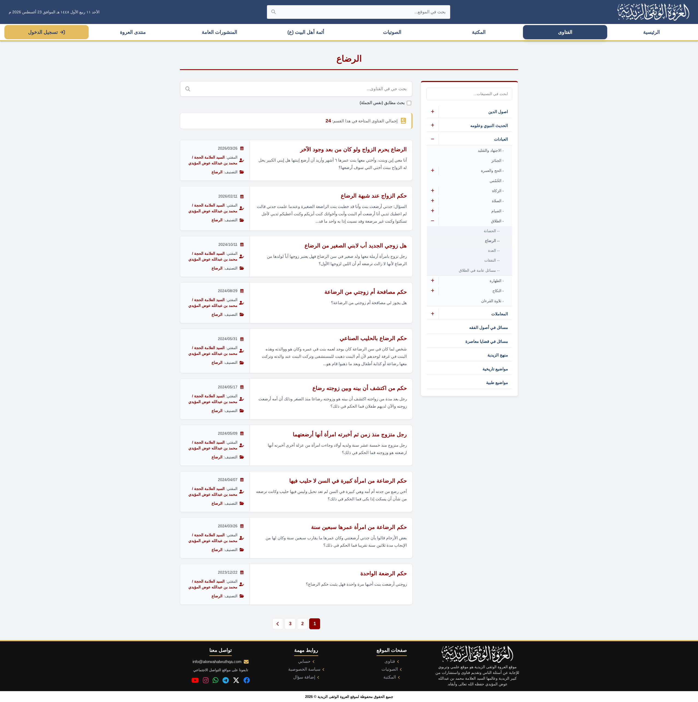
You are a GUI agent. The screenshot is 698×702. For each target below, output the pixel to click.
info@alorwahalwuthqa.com (217, 661)
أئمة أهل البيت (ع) (305, 32)
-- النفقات (492, 260)
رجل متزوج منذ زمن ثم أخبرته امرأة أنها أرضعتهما (350, 434)
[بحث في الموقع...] (273, 12)
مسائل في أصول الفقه (488, 327)
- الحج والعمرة (492, 170)
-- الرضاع (492, 241)
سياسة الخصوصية (304, 669)
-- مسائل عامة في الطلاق (479, 270)
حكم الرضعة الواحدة (383, 573)
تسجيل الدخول (43, 32)
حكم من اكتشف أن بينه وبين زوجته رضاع (359, 388)
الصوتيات (392, 32)
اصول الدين (498, 111)
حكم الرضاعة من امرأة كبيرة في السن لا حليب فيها (348, 481)
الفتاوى (565, 32)
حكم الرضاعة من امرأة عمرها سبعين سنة (359, 527)
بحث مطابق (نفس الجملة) (382, 103)
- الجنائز (497, 160)
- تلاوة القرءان (492, 301)
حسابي (304, 661)
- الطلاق (497, 221)
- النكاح (498, 291)
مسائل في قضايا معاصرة (486, 341)
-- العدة (494, 251)
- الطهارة (497, 281)
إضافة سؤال (304, 677)
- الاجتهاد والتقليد (491, 150)
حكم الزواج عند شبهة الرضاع (374, 196)
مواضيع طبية (497, 382)
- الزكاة (498, 191)
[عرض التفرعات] (433, 111)
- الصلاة (498, 201)
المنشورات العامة (219, 32)
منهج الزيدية (498, 355)
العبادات (501, 139)
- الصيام (497, 211)
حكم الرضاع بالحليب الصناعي (373, 338)
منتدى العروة (133, 32)
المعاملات (499, 313)
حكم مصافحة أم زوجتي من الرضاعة (365, 292)
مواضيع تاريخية (495, 369)
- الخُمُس (497, 180)
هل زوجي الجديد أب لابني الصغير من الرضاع (356, 246)
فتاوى (389, 661)
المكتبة (479, 32)
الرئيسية (651, 32)
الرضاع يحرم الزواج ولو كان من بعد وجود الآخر (353, 149)
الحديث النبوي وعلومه (489, 125)
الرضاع (217, 172)
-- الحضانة (492, 231)
